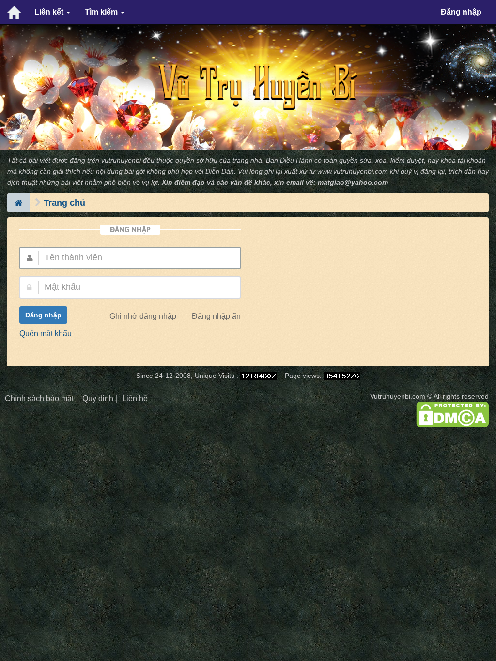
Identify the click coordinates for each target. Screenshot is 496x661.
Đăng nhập (461, 12)
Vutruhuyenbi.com (397, 396)
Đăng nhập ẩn (216, 316)
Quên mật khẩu (45, 334)
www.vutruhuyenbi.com (352, 171)
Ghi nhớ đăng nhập (142, 316)
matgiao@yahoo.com (353, 182)
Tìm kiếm (102, 12)
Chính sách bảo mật (39, 398)
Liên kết (49, 12)
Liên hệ (135, 398)
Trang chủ (64, 203)
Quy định (97, 398)
